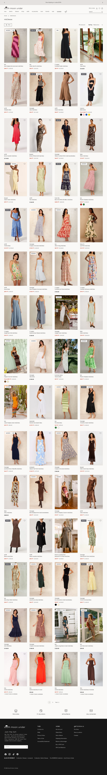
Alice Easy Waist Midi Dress (10, 600)
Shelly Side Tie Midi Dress (36, 66)
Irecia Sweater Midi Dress (10, 156)
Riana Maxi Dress (8, 556)
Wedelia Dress (7, 110)
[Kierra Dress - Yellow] (89, 115)
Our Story (76, 729)
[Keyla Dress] (15, 269)
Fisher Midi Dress (84, 156)
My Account (59, 729)
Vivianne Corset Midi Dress (86, 423)
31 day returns (41, 714)
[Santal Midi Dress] (15, 669)
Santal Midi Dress (8, 689)
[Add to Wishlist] (25, 30)
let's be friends (66, 714)
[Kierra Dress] (91, 89)
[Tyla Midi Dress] (41, 179)
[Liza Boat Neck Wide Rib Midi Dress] (15, 448)
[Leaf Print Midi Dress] (91, 225)
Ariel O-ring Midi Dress (60, 245)
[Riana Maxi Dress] (15, 536)
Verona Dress (58, 377)
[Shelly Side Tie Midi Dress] (41, 45)
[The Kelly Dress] (66, 402)
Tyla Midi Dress (33, 199)
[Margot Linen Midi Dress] (66, 312)
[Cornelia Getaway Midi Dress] (91, 269)
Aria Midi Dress (7, 646)
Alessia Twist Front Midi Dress (36, 469)
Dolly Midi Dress (8, 512)
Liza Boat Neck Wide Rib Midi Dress (13, 469)
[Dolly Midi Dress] (15, 492)
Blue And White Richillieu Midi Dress (63, 199)
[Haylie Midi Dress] (66, 89)
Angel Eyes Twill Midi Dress (10, 333)
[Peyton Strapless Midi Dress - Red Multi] (81, 204)
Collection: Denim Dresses (41, 758)
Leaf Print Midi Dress (85, 245)
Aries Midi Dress (33, 110)
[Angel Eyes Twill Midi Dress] (15, 312)
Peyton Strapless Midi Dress (86, 199)
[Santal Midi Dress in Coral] (41, 669)
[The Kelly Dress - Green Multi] (56, 428)
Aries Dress (32, 377)
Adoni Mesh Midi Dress (9, 199)
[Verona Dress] (66, 356)
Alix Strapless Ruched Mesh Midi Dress (13, 66)
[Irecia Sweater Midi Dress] (15, 135)
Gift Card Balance (60, 747)
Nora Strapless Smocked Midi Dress (38, 289)
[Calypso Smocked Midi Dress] (41, 225)
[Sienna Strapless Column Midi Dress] (66, 492)
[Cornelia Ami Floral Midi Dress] (66, 269)
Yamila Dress (7, 245)
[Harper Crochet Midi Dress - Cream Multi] (8, 382)
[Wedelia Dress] (15, 89)
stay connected (91, 714)
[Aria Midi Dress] (15, 625)
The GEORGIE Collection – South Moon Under (62, 758)
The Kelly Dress (58, 423)
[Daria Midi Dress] (91, 312)
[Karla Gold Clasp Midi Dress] (91, 448)
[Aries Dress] (41, 356)
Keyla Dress (7, 289)
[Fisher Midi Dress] (91, 135)
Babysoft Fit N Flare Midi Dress (62, 556)
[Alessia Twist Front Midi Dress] (41, 448)
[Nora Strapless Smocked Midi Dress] (41, 269)
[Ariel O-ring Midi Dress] (66, 225)
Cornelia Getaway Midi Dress (87, 289)
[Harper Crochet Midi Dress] (15, 356)
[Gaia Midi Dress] (91, 492)
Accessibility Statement (43, 741)
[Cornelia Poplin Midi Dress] (66, 45)
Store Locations (78, 732)
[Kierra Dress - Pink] (84, 115)
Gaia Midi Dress (84, 512)
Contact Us (40, 729)
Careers (76, 735)
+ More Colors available (10, 694)
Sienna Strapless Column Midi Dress (63, 512)
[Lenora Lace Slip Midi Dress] (41, 579)
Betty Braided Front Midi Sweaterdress (39, 512)
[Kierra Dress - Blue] (86, 115)
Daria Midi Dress (84, 333)
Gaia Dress (83, 66)
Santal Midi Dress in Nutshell (87, 689)
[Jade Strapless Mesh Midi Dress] (15, 402)
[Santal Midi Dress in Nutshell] (91, 669)
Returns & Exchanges (61, 741)
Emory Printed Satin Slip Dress (37, 156)
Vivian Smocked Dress (85, 600)
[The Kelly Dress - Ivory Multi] (58, 428)
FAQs (39, 732)
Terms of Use (41, 738)
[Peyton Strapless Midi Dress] (91, 179)
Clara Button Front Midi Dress (87, 556)
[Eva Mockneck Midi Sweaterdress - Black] (56, 605)
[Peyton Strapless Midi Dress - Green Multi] (84, 204)
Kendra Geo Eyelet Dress (36, 423)
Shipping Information (61, 738)
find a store (92, 8)
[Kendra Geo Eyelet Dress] (41, 402)
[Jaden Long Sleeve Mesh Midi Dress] (66, 625)
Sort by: (91, 24)
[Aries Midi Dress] (41, 89)
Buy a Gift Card (60, 744)
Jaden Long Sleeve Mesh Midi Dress (64, 646)
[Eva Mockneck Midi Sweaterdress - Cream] (58, 605)
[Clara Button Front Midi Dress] (91, 536)
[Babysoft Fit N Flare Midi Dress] (66, 536)
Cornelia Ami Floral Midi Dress (62, 289)
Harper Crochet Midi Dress (10, 377)
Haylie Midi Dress (59, 110)
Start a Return (59, 735)
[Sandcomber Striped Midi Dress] (41, 312)
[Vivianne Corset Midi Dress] (91, 402)
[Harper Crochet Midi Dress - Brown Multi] (5, 382)
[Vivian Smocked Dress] (91, 579)
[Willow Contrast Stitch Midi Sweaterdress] (66, 135)
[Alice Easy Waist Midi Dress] (15, 579)
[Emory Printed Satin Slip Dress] (41, 135)
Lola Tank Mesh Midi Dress (86, 646)
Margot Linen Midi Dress (61, 333)
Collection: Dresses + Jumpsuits (24, 758)
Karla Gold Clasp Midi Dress (87, 469)
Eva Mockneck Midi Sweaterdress (63, 600)
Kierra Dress (83, 110)
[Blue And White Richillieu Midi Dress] (66, 179)
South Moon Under (13, 768)
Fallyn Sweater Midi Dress (36, 556)
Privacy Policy (41, 735)
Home (5, 15)
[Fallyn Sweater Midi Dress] (41, 536)
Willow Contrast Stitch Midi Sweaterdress (65, 156)
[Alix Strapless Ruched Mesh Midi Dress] (15, 45)
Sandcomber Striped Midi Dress (37, 333)
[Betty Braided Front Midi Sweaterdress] (41, 492)
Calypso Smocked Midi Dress (37, 245)
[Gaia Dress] (91, 45)
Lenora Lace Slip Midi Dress (36, 600)
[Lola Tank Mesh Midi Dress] (91, 625)
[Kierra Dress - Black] (81, 115)
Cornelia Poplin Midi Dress (61, 66)
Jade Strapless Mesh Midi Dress (12, 423)
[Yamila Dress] (15, 225)
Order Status (59, 732)
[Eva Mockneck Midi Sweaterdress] (66, 579)
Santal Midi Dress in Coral (36, 689)
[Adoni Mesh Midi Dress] (15, 179)
